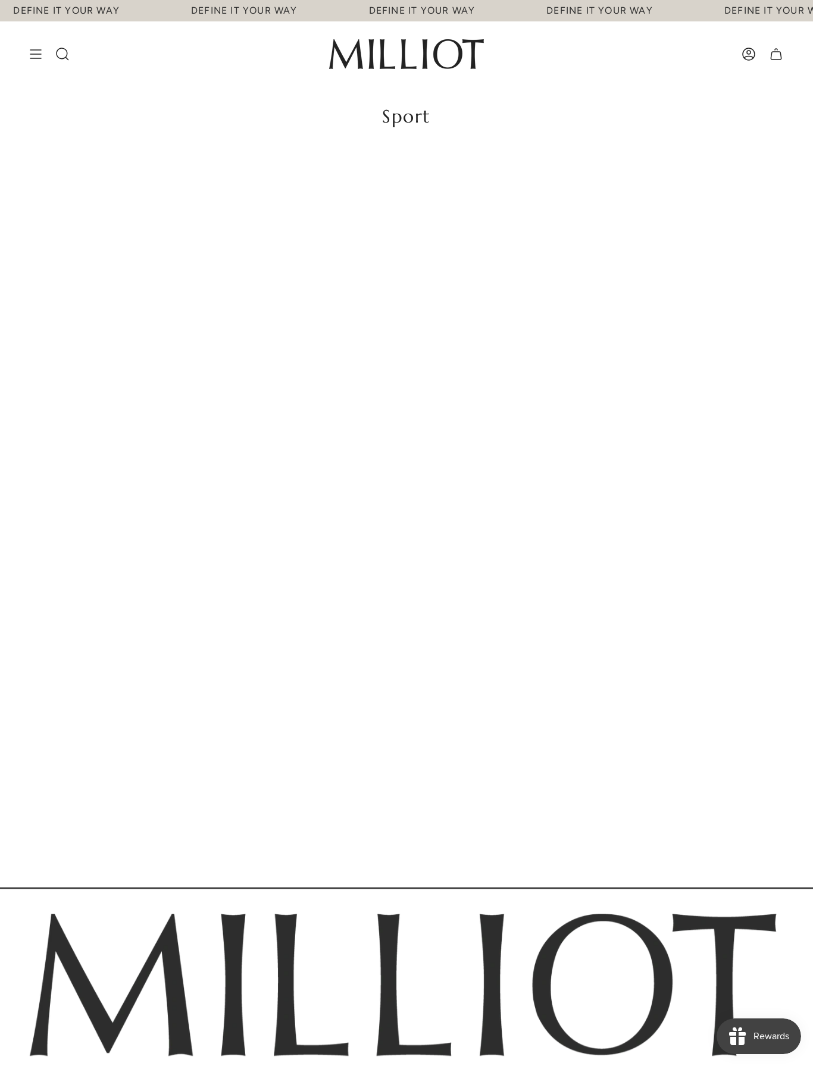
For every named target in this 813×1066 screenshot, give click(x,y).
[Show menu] (36, 54)
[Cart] (776, 54)
